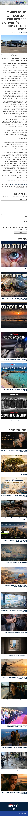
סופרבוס (8, 180)
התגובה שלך (23, 199)
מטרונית (16, 180)
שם (26, 216)
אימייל (25, 221)
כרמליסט (24, 184)
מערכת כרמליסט (23, 32)
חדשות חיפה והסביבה (15, 184)
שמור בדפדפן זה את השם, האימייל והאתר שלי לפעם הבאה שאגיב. (14, 228)
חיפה (12, 180)
